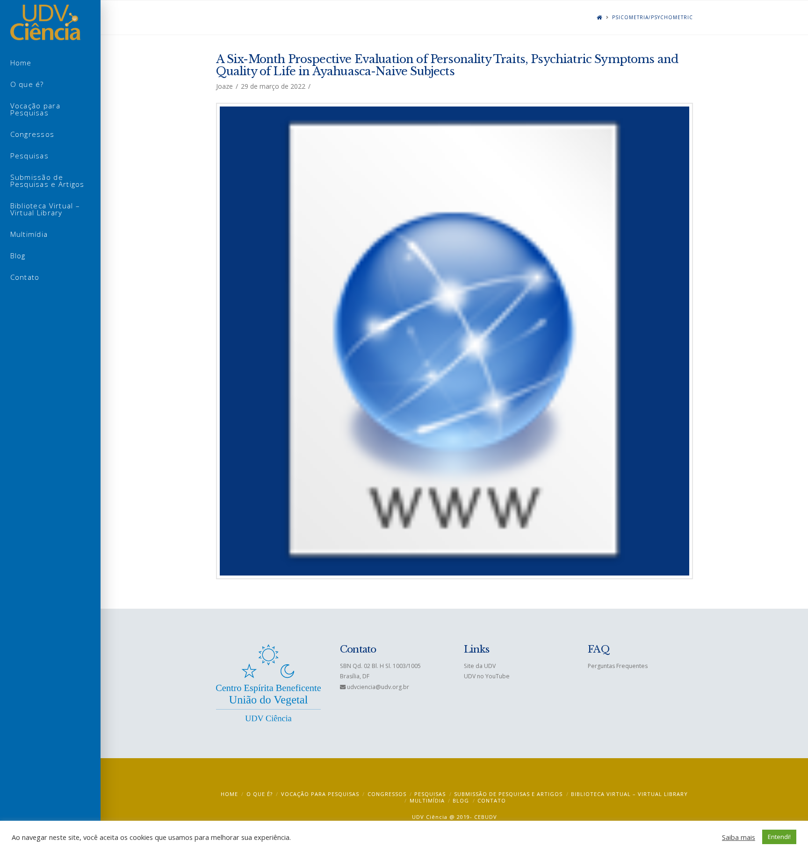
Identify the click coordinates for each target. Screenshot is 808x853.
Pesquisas (430, 793)
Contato (491, 800)
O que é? (259, 793)
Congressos (387, 793)
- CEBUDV (483, 816)
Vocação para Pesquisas (320, 793)
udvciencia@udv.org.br (378, 687)
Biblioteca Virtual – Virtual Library (629, 793)
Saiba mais (738, 837)
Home (229, 793)
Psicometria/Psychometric (652, 17)
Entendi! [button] (779, 836)
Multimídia (427, 800)
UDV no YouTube (487, 676)
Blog (461, 800)
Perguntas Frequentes (618, 666)
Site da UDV (480, 666)
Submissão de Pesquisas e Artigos (508, 793)
